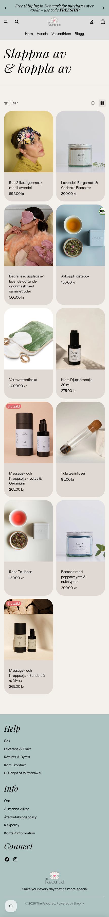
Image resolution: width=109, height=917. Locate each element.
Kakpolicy (11, 825)
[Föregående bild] (5, 8)
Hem (29, 33)
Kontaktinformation (19, 833)
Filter (14, 103)
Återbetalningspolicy (20, 817)
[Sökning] (16, 21)
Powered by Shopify (70, 903)
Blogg (79, 33)
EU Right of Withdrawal (22, 773)
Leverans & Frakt (17, 749)
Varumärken (61, 33)
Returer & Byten (17, 757)
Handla (42, 33)
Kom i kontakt (15, 765)
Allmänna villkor (16, 809)
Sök (7, 740)
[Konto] (91, 21)
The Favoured (45, 903)
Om (7, 800)
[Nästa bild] (103, 8)
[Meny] (6, 22)
